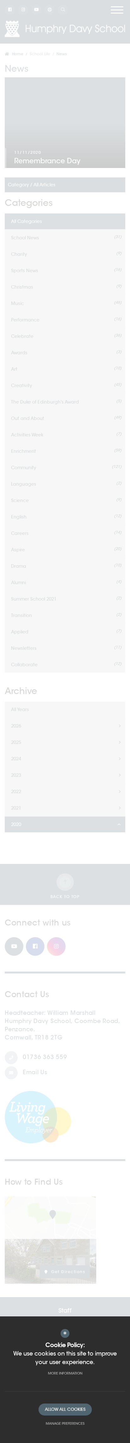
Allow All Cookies (65, 1409)
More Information (65, 1373)
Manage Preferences (65, 1423)
